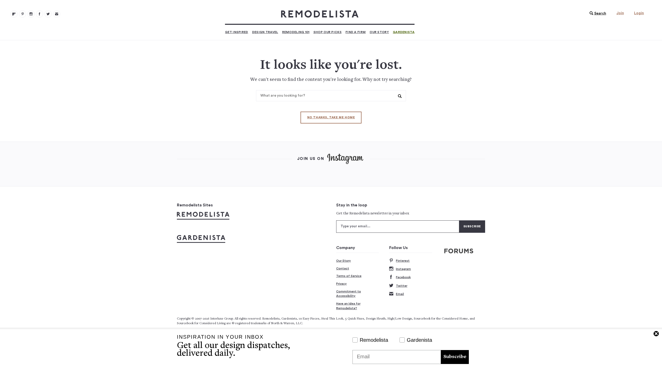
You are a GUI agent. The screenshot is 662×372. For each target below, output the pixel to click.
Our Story (379, 32)
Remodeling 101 (296, 32)
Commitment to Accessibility (348, 294)
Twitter (401, 285)
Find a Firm (355, 32)
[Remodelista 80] (22, 14)
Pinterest (403, 260)
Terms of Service (349, 275)
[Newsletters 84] (56, 14)
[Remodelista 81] (31, 14)
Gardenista (404, 32)
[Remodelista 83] (48, 14)
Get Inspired (236, 32)
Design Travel (265, 32)
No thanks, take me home (331, 117)
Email (400, 294)
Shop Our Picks (327, 32)
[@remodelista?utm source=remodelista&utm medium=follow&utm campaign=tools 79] (14, 14)
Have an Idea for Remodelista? (348, 306)
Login (639, 13)
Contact (342, 268)
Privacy (341, 283)
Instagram (403, 268)
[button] (596, 13)
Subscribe (454, 357)
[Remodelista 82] (39, 14)
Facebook (403, 277)
